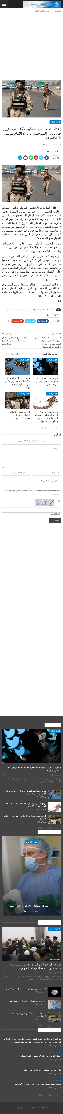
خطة (10, 310)
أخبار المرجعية (54, 929)
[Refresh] (59, 501)
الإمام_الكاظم (35, 310)
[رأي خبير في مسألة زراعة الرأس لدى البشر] (54, 1004)
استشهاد (45, 310)
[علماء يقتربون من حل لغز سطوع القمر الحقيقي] (54, 992)
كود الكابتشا (55, 514)
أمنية (52, 310)
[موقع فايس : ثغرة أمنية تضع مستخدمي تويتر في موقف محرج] (45, 366)
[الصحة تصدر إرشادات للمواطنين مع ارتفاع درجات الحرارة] (17, 400)
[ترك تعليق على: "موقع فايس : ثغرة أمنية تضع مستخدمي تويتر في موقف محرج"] (3, 774)
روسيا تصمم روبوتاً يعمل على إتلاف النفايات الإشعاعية (38, 1084)
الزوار (25, 310)
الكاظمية (17, 310)
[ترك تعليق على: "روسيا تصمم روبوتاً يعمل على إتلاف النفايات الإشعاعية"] (23, 911)
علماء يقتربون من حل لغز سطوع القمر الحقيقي (26, 989)
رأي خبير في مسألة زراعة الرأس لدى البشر (27, 1001)
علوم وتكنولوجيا (29, 842)
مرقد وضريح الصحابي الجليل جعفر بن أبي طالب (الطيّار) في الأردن (15, 340)
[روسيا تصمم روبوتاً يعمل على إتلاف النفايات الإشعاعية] (29, 876)
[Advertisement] (31, 45)
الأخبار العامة (55, 122)
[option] (29, 876)
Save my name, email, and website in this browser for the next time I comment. (32, 492)
